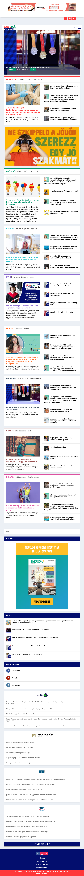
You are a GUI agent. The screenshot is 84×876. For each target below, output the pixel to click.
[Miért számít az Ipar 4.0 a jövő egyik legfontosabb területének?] (46, 118)
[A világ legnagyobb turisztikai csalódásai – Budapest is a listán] (46, 518)
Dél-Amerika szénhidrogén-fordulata (19, 748)
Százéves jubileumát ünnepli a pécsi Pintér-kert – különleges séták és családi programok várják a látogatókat (61, 507)
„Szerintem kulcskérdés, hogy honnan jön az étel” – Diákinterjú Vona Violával (63, 202)
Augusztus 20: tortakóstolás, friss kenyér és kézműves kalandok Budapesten (63, 486)
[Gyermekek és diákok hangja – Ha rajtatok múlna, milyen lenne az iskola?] (23, 244)
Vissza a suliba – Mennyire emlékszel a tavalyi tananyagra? (27, 832)
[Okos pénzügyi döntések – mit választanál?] (46, 294)
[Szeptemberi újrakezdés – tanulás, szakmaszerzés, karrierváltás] (46, 247)
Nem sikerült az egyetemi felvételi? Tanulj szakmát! (60, 257)
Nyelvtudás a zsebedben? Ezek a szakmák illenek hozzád (63, 109)
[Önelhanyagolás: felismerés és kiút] (46, 192)
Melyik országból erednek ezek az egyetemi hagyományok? (22, 307)
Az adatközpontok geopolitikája (18, 753)
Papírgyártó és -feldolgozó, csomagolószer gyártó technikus (21, 461)
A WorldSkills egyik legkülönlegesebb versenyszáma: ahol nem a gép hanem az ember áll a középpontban (23, 111)
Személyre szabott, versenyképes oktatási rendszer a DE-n (27, 827)
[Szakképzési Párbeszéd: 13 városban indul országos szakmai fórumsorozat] (46, 386)
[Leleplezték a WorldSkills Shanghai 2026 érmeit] (23, 394)
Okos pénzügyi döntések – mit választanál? (28, 654)
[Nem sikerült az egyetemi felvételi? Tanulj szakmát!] (46, 257)
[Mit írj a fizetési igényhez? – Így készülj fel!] (46, 336)
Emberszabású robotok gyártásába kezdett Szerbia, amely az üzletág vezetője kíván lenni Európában (39, 703)
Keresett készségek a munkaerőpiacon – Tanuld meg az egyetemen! (30, 784)
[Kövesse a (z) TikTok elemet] (74, 18)
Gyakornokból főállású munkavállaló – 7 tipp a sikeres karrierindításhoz (62, 358)
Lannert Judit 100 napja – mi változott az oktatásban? (61, 410)
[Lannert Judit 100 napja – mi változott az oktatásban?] (46, 410)
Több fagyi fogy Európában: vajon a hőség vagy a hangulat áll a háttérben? (22, 202)
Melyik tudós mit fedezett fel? (62, 312)
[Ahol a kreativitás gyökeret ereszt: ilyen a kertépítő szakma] (46, 87)
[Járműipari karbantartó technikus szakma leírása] (46, 466)
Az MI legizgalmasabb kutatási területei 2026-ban (24, 790)
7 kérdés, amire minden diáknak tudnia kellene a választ (62, 285)
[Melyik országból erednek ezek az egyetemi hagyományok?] (23, 292)
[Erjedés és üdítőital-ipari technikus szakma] (46, 457)
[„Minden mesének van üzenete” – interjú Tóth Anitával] (46, 496)
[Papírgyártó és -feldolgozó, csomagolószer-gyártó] (46, 438)
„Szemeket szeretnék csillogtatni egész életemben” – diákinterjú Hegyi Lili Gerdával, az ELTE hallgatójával (22, 360)
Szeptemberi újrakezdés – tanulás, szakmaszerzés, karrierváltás (63, 247)
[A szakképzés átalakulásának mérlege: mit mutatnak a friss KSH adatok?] (46, 420)
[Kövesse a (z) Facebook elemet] (65, 18)
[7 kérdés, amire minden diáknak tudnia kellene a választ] (46, 285)
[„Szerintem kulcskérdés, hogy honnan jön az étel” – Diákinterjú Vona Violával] (46, 201)
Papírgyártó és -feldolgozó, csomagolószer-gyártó (61, 439)
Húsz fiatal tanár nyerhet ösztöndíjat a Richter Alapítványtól (64, 266)
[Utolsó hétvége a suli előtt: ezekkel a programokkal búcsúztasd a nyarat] (23, 492)
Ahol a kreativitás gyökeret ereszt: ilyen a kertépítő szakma (64, 87)
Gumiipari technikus (58, 447)
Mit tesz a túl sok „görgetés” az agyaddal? (21, 837)
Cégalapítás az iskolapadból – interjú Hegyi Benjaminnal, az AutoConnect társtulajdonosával (63, 369)
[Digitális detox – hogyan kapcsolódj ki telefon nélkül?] (46, 212)
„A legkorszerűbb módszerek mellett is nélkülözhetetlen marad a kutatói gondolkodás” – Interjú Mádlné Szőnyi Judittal (60, 399)
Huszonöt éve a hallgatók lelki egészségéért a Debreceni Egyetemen (30, 821)
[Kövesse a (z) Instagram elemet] (70, 18)
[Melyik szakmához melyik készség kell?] (46, 303)
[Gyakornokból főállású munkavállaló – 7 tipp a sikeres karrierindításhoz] (46, 356)
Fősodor (33, 69)
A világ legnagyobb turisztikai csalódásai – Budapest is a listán (62, 518)
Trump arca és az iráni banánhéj (18, 763)
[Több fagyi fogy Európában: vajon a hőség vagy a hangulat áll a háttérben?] (23, 186)
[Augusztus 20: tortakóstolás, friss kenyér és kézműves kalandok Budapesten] (46, 485)
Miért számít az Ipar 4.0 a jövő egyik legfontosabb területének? (63, 119)
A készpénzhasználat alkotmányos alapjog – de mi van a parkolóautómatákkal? (35, 726)
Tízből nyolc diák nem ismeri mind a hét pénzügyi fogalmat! (28, 816)
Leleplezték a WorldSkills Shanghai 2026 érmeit (28, 67)
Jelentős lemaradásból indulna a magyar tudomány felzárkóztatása (31, 795)
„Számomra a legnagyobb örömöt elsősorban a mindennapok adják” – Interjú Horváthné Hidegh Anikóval (64, 237)
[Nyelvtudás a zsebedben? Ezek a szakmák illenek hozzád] (46, 109)
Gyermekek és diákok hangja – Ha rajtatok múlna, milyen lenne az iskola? (22, 260)
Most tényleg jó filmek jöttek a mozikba (20, 714)
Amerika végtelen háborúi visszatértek (20, 743)
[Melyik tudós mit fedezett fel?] (46, 313)
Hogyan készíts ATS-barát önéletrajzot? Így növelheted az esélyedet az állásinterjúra (62, 347)
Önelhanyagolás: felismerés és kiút (64, 191)
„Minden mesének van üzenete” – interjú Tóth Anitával (63, 496)
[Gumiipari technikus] (46, 448)
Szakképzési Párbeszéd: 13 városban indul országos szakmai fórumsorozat (63, 387)
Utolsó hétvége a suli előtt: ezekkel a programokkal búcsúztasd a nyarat (22, 508)
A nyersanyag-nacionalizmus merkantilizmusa (23, 758)
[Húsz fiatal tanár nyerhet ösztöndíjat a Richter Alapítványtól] (46, 266)
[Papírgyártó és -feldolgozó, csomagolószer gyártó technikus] (23, 446)
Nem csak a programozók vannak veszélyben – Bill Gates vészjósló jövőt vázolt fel (35, 779)
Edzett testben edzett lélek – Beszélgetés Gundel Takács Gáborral (30, 800)
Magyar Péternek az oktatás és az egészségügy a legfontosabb (29, 709)
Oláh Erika (12, 69)
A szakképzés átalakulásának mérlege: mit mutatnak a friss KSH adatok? (63, 421)
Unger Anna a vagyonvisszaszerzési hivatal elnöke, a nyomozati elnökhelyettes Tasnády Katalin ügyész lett (41, 720)
